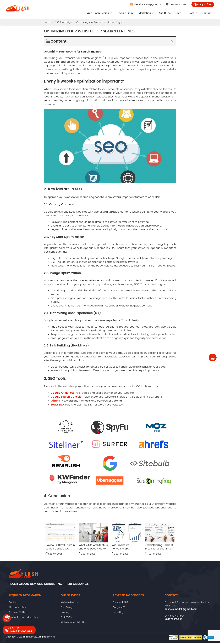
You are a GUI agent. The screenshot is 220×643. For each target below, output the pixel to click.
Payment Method (18, 612)
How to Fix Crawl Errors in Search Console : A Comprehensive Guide (60, 547)
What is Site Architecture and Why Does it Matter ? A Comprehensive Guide (93, 547)
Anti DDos (164, 13)
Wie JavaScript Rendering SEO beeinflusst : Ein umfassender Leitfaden (125, 547)
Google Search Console (66, 397)
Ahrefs (55, 401)
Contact (206, 13)
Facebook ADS (120, 602)
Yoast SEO (57, 405)
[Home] (17, 9)
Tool (191, 13)
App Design (67, 607)
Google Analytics (62, 393)
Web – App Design (98, 13)
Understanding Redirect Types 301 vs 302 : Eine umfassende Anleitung (159, 547)
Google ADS (119, 607)
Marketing (145, 13)
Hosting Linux (125, 13)
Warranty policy (17, 607)
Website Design (69, 602)
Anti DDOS (66, 617)
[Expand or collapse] (172, 41)
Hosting (65, 612)
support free (204, 4)
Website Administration (73, 622)
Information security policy (23, 617)
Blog (178, 13)
